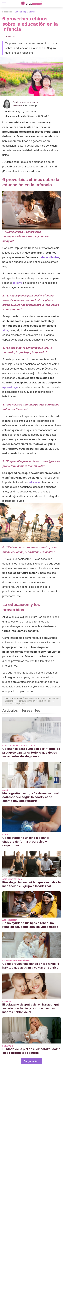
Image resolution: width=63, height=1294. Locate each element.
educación (35, 482)
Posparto (7, 1001)
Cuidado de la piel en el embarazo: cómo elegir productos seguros (31, 1051)
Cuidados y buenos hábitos (16, 961)
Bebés (5, 835)
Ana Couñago (30, 105)
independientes (49, 257)
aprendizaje (10, 387)
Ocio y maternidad (12, 879)
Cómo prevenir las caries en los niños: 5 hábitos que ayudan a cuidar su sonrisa (30, 965)
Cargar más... (31, 1061)
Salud (5, 790)
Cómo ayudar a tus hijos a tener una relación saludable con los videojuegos (30, 925)
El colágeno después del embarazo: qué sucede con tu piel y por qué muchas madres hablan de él (30, 1008)
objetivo (17, 282)
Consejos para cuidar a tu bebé (18, 746)
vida (5, 330)
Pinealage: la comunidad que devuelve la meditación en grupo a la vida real (31, 884)
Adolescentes (9, 920)
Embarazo (7, 1046)
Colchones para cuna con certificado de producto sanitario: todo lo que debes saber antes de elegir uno (31, 752)
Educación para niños (25, 12)
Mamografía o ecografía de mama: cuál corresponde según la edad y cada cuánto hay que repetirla (30, 797)
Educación (7, 12)
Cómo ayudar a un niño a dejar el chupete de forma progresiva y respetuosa (25, 841)
